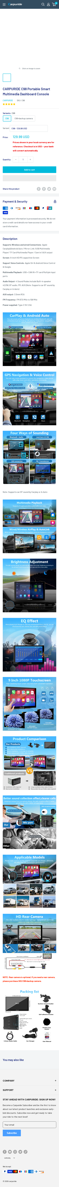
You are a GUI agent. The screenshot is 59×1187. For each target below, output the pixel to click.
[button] (54, 4)
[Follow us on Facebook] (5, 1152)
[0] (54, 4)
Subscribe (12, 1132)
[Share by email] (54, 189)
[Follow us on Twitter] (20, 1152)
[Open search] (43, 4)
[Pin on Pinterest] (44, 189)
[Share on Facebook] (39, 189)
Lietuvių (7, 1158)
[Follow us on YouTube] (10, 1152)
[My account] (48, 4)
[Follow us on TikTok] (25, 1152)
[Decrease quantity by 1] (16, 159)
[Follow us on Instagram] (15, 1152)
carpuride (8, 100)
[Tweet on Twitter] (49, 189)
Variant (6, 128)
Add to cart (29, 169)
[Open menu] (4, 4)
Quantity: (7, 159)
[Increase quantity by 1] (30, 159)
